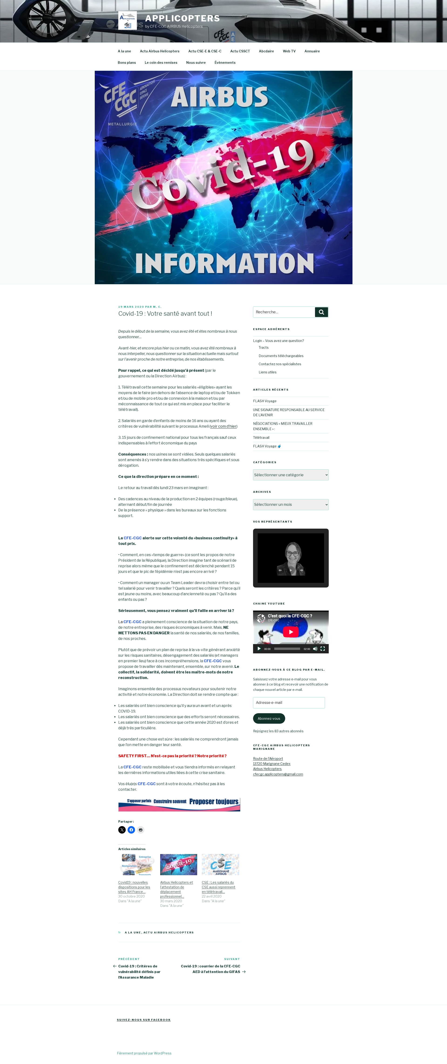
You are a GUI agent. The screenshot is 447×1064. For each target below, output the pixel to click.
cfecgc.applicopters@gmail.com (278, 774)
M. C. (157, 306)
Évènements (225, 62)
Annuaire (312, 51)
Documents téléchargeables (281, 356)
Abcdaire (266, 51)
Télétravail (261, 437)
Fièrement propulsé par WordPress (144, 1053)
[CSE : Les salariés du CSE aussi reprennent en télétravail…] (220, 864)
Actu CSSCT (240, 51)
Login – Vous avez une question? (278, 341)
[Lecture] (259, 648)
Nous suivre (196, 62)
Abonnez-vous (269, 718)
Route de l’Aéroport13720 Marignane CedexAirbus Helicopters (272, 764)
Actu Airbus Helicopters (159, 51)
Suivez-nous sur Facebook (144, 1019)
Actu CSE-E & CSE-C (204, 51)
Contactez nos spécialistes (280, 364)
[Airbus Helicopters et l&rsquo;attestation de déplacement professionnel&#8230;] (178, 864)
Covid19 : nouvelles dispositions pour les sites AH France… (134, 887)
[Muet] (315, 648)
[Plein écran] (322, 648)
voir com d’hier (223, 426)
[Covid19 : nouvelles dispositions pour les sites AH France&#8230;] (137, 864)
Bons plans (127, 62)
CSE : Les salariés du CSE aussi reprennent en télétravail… (218, 887)
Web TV (289, 51)
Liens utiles (268, 372)
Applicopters (182, 18)
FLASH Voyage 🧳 (267, 446)
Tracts (264, 347)
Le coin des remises (161, 62)
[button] (280, 570)
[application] (291, 632)
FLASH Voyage (265, 401)
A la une (124, 51)
